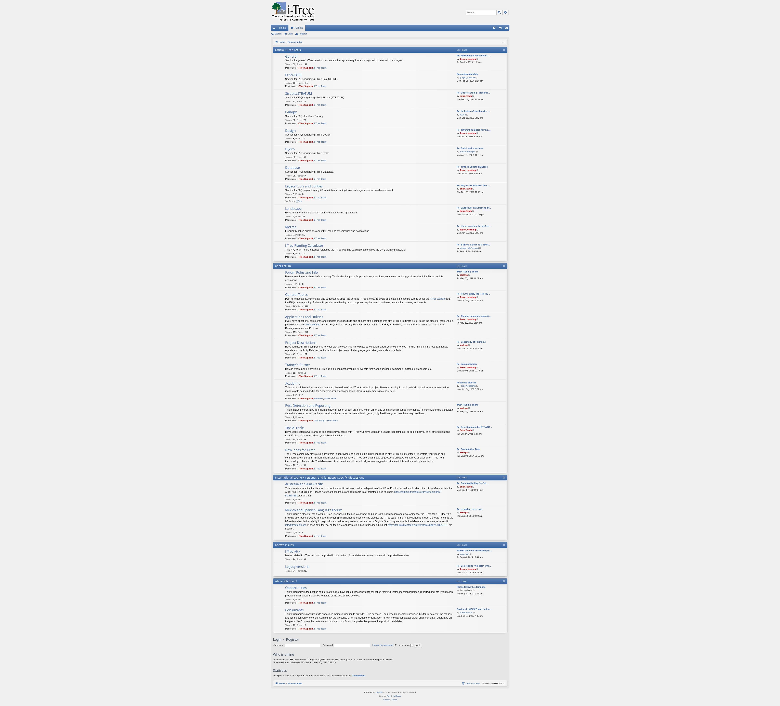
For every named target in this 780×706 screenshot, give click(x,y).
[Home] (293, 12)
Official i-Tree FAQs (288, 50)
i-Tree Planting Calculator (304, 245)
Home (282, 27)
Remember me (402, 645)
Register (303, 33)
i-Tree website (438, 298)
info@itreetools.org (295, 525)
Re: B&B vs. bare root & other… (474, 244)
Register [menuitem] (507, 28)
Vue (300, 201)
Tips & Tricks (294, 428)
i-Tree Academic (468, 386)
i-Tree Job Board (286, 581)
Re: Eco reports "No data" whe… (474, 566)
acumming (319, 420)
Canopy (291, 112)
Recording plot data (467, 74)
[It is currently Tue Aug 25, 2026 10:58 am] (503, 42)
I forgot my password (382, 645)
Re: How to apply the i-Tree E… (473, 294)
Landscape (293, 208)
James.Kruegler (467, 151)
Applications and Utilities (304, 317)
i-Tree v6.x (292, 551)
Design (290, 130)
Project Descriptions (300, 342)
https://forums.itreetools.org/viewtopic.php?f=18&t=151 (418, 525)
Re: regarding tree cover (469, 509)
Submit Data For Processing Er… (474, 550)
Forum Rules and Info (301, 272)
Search (278, 33)
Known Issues (284, 545)
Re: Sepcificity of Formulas (471, 342)
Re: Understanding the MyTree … (474, 226)
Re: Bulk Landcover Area (470, 148)
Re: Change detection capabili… (474, 316)
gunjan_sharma (467, 77)
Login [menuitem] (501, 28)
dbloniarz (318, 398)
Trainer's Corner (297, 365)
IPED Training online (467, 271)
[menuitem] (494, 28)
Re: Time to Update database (472, 167)
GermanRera (358, 675)
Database (292, 167)
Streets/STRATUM (298, 93)
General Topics (296, 294)
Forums (299, 27)
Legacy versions (297, 566)
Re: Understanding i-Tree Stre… (474, 92)
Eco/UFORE (293, 75)
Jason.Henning (468, 59)
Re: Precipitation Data (468, 449)
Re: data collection (467, 364)
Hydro (290, 149)
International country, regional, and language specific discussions (319, 477)
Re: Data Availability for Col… (472, 483)
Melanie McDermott (469, 248)
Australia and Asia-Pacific (304, 484)
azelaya (464, 275)
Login (290, 33)
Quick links (274, 28)
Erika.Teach (466, 96)
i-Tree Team (320, 68)
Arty (388, 696)
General (291, 56)
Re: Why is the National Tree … (473, 185)
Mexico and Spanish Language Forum (313, 510)
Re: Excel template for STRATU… (474, 427)
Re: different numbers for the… (473, 130)
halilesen (397, 696)
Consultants (294, 610)
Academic (292, 383)
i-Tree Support (305, 68)
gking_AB (464, 554)
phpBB (379, 692)
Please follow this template (471, 587)
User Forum (283, 266)
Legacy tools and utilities (304, 186)
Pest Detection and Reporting (307, 405)
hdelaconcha (466, 612)
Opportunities (296, 587)
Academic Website (466, 382)
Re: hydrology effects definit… (473, 55)
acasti (463, 114)
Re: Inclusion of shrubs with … (473, 111)
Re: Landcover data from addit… (474, 208)
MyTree (290, 227)
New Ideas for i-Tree (300, 450)
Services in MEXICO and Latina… (474, 609)
